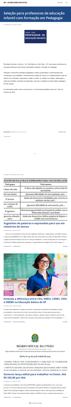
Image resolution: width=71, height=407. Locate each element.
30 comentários (16, 397)
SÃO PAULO (19, 132)
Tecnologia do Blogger (36, 403)
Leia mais (65, 246)
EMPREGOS (13, 132)
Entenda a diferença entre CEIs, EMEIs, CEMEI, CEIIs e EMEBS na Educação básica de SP (35, 300)
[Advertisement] (14, 53)
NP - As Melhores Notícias (15, 2)
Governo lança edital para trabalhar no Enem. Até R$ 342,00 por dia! (35, 376)
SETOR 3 (25, 132)
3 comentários (16, 246)
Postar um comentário (18, 321)
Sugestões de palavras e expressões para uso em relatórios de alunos (34, 225)
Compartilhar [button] (62, 132)
